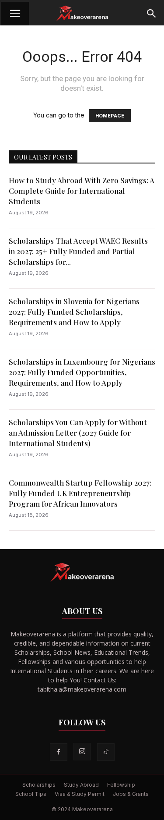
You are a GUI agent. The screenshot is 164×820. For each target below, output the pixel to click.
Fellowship (121, 784)
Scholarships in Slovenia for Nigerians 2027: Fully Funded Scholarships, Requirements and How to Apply (74, 311)
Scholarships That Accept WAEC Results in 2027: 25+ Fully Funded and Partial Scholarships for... (78, 251)
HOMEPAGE (109, 116)
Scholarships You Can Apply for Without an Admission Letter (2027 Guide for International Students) (78, 432)
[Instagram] (82, 751)
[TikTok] (106, 752)
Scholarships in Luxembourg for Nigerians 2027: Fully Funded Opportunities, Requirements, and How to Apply (82, 372)
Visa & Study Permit (80, 794)
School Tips (30, 794)
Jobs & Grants (131, 794)
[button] (15, 13)
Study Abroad (81, 784)
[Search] (152, 13)
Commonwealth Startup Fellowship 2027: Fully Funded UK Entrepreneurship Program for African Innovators (80, 493)
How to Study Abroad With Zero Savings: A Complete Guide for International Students (81, 190)
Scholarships (39, 784)
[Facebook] (58, 752)
